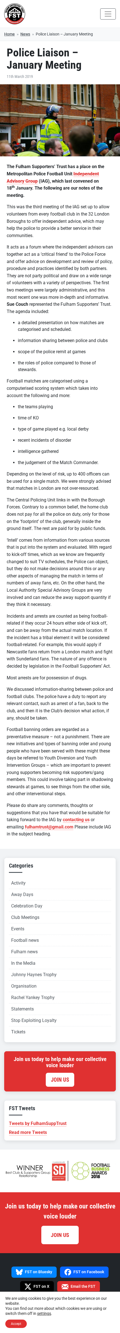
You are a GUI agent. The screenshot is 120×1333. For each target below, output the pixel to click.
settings (44, 1313)
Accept (16, 1324)
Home (9, 34)
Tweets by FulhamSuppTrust (37, 1123)
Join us (60, 1079)
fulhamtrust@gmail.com (49, 827)
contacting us (76, 819)
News (25, 34)
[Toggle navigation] (108, 14)
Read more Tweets (28, 1132)
